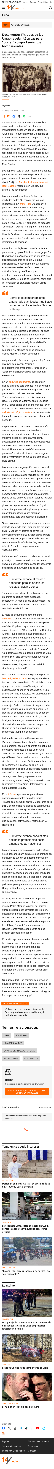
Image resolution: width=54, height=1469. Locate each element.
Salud (25, 2)
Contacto (32, 1451)
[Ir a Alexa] (44, 1428)
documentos (31, 1058)
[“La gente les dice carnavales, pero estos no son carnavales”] (27, 1251)
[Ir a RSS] (4, 1433)
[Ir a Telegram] (21, 1428)
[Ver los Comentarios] (8, 116)
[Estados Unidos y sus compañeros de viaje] (27, 1348)
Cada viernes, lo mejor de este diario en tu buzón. (27, 1091)
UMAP (6, 1035)
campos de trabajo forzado (20, 1051)
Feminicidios (43, 2)
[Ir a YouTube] (38, 1428)
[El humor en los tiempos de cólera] (27, 1387)
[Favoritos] (3, 116)
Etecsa (33, 2)
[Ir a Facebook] (4, 1428)
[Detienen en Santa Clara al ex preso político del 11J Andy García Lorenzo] (27, 1164)
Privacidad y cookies (11, 1446)
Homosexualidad (13, 1043)
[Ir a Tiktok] (27, 1428)
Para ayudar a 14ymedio (20, 25)
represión (21, 1035)
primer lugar (25, 204)
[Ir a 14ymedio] (15, 7)
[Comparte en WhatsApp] (24, 116)
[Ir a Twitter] (10, 1428)
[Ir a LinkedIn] (32, 1428)
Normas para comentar (38, 1441)
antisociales (11, 1058)
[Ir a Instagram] (15, 1428)
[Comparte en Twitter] (19, 116)
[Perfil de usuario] (50, 7)
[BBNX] (12, 1460)
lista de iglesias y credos (15, 678)
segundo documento (19, 382)
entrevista (7, 618)
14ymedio (6, 1441)
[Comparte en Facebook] (14, 116)
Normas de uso (45, 1107)
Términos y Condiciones (13, 1451)
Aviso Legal (33, 1446)
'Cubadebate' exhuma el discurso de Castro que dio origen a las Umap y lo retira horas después (25, 1012)
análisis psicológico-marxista (17, 412)
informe (12, 794)
